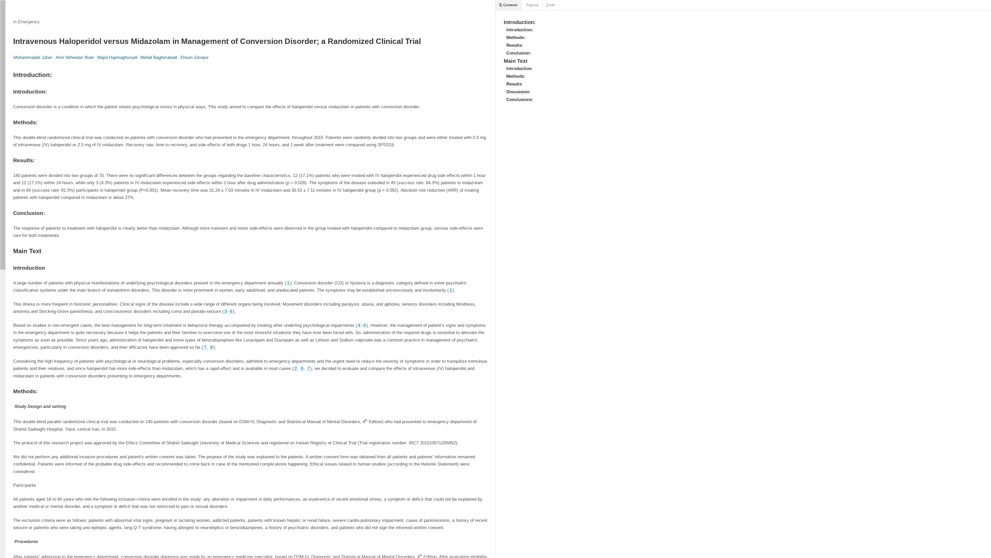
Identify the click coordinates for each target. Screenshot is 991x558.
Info (551, 5)
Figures (532, 5)
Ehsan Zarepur (194, 57)
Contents (509, 5)
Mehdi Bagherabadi (158, 57)
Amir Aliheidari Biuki (74, 57)
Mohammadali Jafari (32, 57)
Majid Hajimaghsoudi (117, 57)
